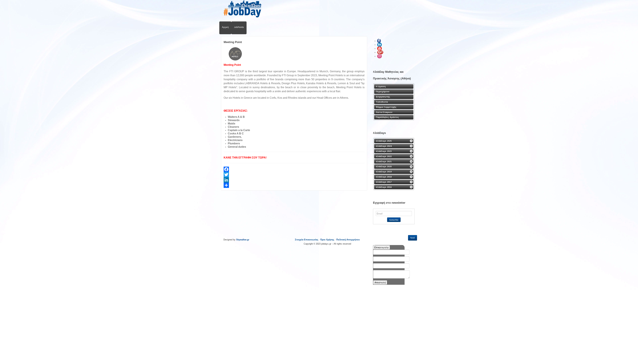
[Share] (294, 185)
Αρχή (412, 238)
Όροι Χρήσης (327, 239)
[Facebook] (294, 169)
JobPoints (239, 27)
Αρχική (225, 27)
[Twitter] (294, 174)
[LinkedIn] (294, 180)
